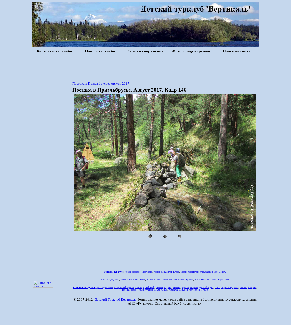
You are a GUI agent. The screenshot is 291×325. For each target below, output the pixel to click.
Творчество (146, 272)
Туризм (185, 287)
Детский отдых (206, 287)
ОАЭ (217, 287)
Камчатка (173, 290)
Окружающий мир (209, 272)
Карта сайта (223, 279)
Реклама (173, 279)
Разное (181, 279)
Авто (129, 279)
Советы (222, 272)
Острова (194, 287)
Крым (157, 290)
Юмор (176, 272)
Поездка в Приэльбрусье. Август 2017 (100, 83)
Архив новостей (132, 272)
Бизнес (150, 279)
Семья (157, 279)
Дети (117, 279)
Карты (184, 272)
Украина (176, 287)
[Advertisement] (145, 67)
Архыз (164, 290)
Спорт (165, 279)
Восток (243, 287)
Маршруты (193, 272)
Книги (157, 272)
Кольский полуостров (189, 290)
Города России (129, 290)
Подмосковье (106, 287)
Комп (123, 279)
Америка (252, 287)
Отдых (104, 279)
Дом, (111, 279)
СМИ (135, 279)
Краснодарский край (144, 287)
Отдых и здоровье (229, 287)
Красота (189, 279)
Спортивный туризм (124, 287)
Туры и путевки (145, 290)
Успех (142, 279)
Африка (167, 287)
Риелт (197, 279)
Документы (166, 272)
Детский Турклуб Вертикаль (115, 299)
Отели (213, 279)
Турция (204, 290)
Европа (159, 287)
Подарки (205, 279)
